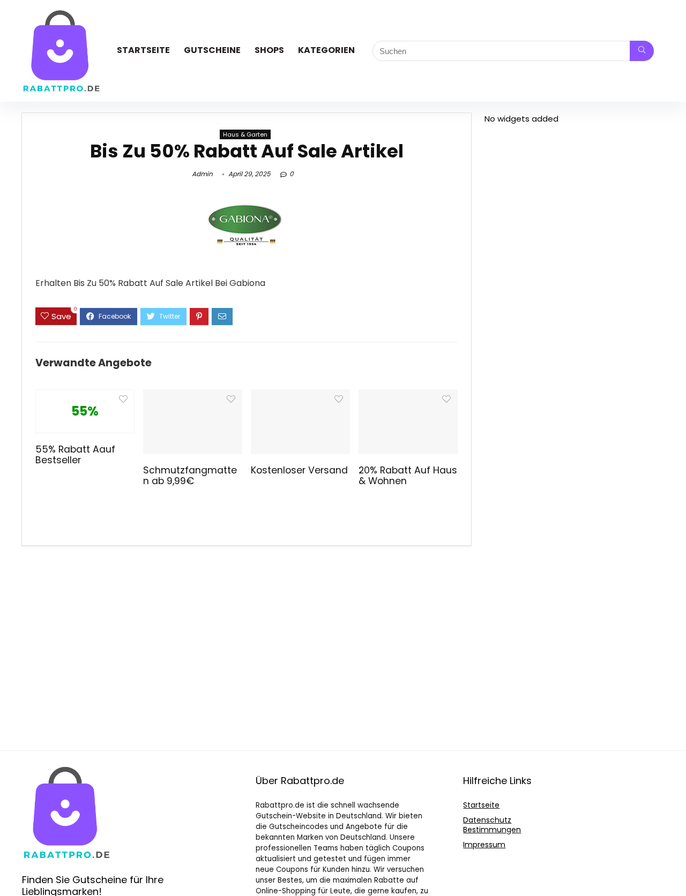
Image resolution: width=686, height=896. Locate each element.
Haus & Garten (245, 134)
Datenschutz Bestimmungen (492, 825)
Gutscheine (212, 50)
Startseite (143, 50)
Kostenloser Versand (299, 470)
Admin (202, 173)
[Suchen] (642, 51)
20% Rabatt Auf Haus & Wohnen (408, 475)
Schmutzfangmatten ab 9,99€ (190, 475)
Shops (269, 50)
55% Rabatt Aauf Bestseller (75, 454)
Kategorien (326, 50)
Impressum (484, 844)
